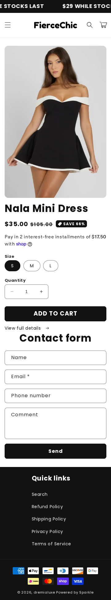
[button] (7, 25)
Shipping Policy (49, 519)
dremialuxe (44, 592)
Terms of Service (52, 544)
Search (40, 494)
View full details (23, 328)
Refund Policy (47, 507)
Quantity (15, 280)
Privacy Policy (47, 531)
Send (55, 451)
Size (9, 256)
